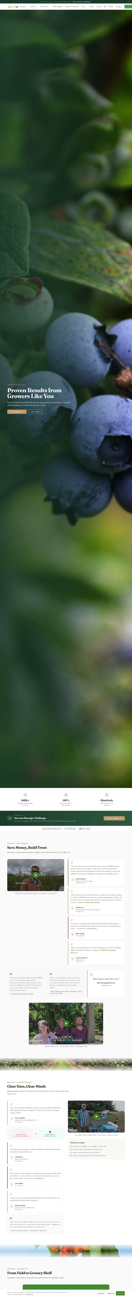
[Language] (105, 6)
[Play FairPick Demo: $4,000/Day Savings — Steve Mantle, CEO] (35, 875)
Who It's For (44, 6)
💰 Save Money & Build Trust (51, 829)
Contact (99, 6)
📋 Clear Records (70, 829)
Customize (101, 1293)
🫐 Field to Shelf (84, 829)
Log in (120, 6)
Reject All (111, 1293)
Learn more (29, 1294)
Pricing (91, 6)
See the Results (15, 412)
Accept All (120, 1293)
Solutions (23, 6)
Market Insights (57, 6)
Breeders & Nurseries (72, 6)
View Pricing (35, 412)
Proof (83, 6)
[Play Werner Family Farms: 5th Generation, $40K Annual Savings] (66, 1023)
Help (111, 6)
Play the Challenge (113, 818)
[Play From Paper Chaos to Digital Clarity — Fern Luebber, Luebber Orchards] (96, 1116)
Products (33, 6)
